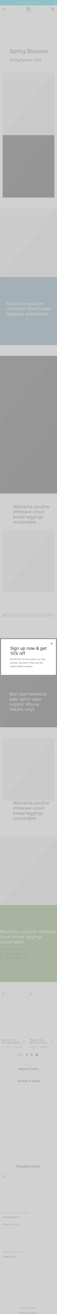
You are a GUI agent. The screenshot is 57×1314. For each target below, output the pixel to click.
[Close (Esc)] (51, 643)
